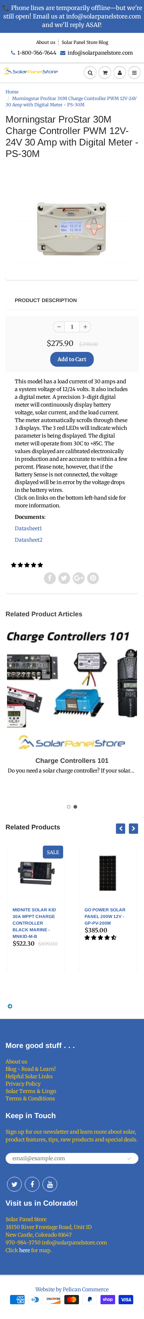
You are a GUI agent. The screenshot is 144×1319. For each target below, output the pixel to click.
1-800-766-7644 (36, 52)
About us (45, 42)
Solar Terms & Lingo (31, 1091)
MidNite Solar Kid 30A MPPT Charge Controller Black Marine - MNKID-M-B (25, 923)
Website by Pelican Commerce (72, 1289)
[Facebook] (32, 1184)
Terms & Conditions (30, 1098)
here (24, 1250)
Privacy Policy (23, 1083)
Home (12, 92)
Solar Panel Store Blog (85, 42)
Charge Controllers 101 (72, 760)
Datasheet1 (28, 528)
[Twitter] (14, 1184)
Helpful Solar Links (29, 1076)
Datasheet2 (28, 540)
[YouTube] (49, 1184)
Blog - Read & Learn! (31, 1069)
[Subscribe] (129, 1159)
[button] (27, 565)
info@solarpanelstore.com (100, 52)
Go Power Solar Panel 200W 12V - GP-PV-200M (96, 916)
